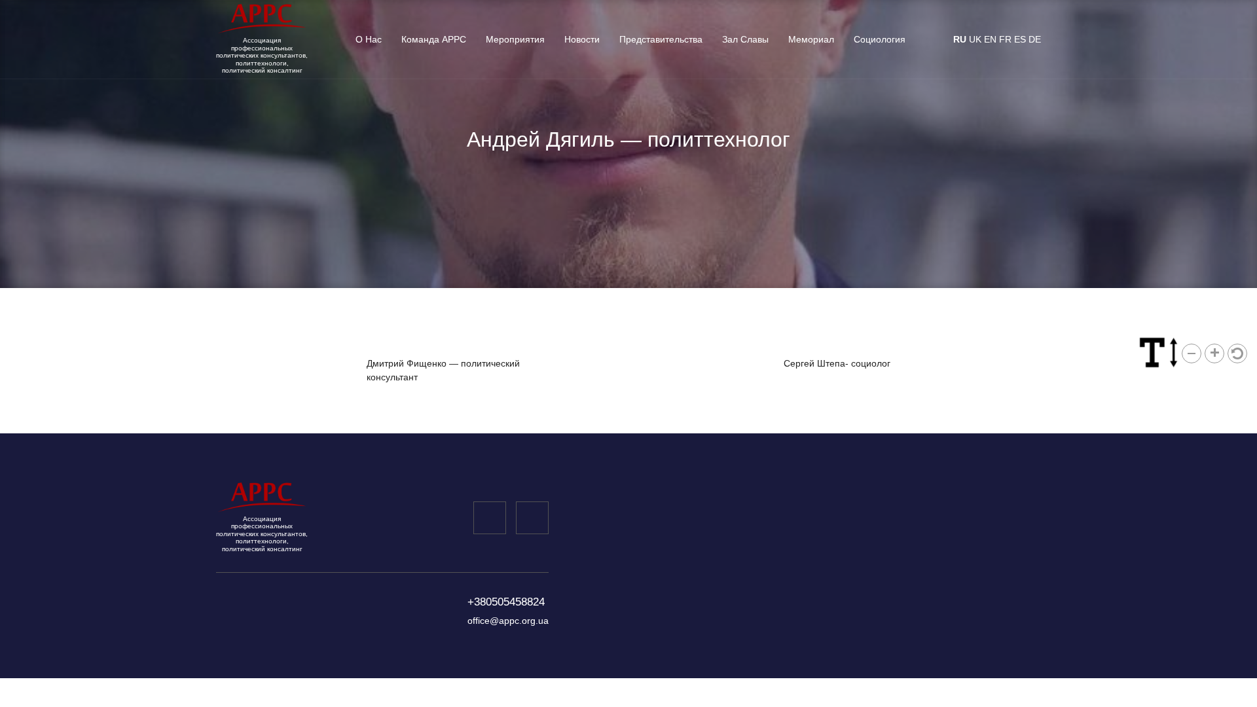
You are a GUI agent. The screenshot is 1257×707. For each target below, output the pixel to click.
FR (1005, 39)
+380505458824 (506, 602)
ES (1020, 39)
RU (959, 39)
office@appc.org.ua (508, 620)
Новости (582, 39)
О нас (368, 39)
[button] (1191, 353)
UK (975, 39)
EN (990, 39)
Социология (879, 39)
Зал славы (745, 39)
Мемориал (811, 39)
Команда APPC (433, 39)
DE (1035, 39)
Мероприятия (515, 39)
